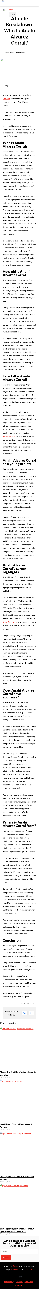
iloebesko (15, 1269)
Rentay (16, 1266)
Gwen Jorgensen (10, 622)
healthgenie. (28, 1269)
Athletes (9, 10)
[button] (12, 14)
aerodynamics (9, 436)
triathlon (6, 98)
